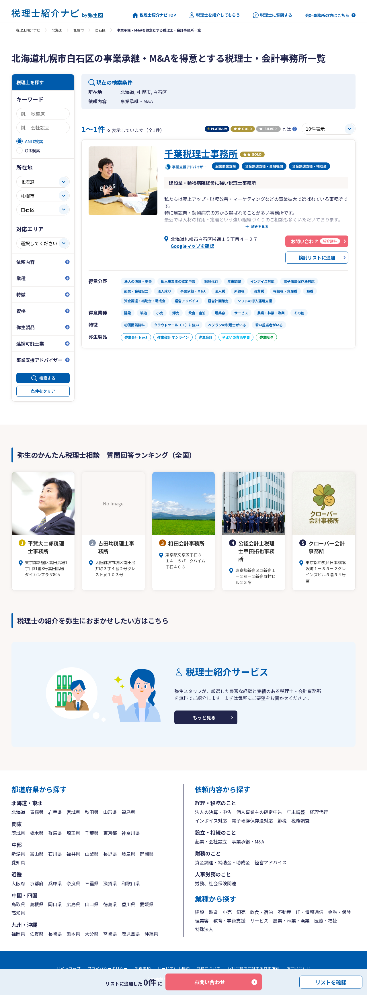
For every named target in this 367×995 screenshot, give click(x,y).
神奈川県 (131, 832)
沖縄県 (151, 933)
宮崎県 (110, 933)
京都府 (37, 883)
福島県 (128, 811)
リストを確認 (330, 982)
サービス (259, 920)
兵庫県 (55, 883)
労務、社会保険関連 (215, 883)
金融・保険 (339, 911)
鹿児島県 (131, 933)
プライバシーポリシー (107, 968)
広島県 (73, 904)
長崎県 (55, 933)
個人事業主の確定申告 (259, 811)
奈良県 (73, 883)
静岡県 (147, 853)
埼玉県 (73, 832)
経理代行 (319, 811)
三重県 (92, 883)
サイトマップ (68, 968)
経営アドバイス (271, 862)
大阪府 (18, 883)
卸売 (240, 911)
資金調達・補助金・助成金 (222, 862)
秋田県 (92, 811)
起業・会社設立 (211, 841)
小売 (227, 911)
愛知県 (18, 862)
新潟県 (18, 853)
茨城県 (18, 832)
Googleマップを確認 (192, 245)
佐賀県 (37, 933)
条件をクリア (43, 391)
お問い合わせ (209, 982)
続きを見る (259, 227)
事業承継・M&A (248, 841)
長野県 (110, 853)
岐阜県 (128, 853)
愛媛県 (147, 904)
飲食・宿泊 (261, 911)
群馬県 (55, 832)
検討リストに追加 (316, 257)
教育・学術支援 (229, 920)
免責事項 (142, 968)
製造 (213, 911)
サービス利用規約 (173, 968)
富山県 (37, 853)
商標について (208, 968)
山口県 (92, 904)
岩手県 (55, 811)
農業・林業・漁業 (291, 920)
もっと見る (204, 717)
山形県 (110, 811)
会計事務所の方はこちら (327, 15)
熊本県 (73, 933)
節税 (282, 820)
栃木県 (37, 832)
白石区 (100, 30)
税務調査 (300, 820)
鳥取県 (18, 904)
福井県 (73, 853)
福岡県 (18, 933)
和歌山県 (131, 883)
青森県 (37, 811)
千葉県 (92, 832)
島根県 (37, 904)
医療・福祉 (325, 920)
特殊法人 (204, 929)
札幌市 (78, 30)
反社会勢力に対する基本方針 (253, 968)
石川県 (55, 853)
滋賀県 (110, 883)
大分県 (92, 933)
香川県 (128, 904)
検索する (47, 378)
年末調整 (296, 811)
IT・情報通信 (309, 911)
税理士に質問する (276, 15)
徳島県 (110, 904)
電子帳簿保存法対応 (252, 820)
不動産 (284, 911)
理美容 (202, 920)
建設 (199, 911)
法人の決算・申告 (213, 811)
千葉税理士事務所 (201, 153)
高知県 (18, 912)
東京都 (110, 832)
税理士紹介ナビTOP (158, 15)
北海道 (57, 30)
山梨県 (92, 853)
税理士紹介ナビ (28, 30)
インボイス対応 (211, 820)
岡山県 (55, 904)
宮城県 (73, 811)
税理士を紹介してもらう (218, 15)
